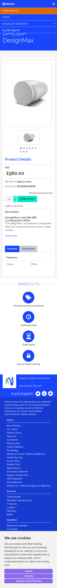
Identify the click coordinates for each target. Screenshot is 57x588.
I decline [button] (28, 576)
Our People (12, 529)
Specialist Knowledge (17, 525)
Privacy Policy (13, 461)
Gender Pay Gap (14, 457)
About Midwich (14, 426)
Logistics (11, 507)
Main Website (10, 10)
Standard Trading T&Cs (18, 475)
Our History (12, 429)
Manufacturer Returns (39, 193)
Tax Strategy (12, 450)
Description (28, 248)
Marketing (11, 511)
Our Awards (12, 440)
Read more (11, 235)
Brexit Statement (14, 482)
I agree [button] (28, 571)
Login (6, 17)
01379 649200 (11, 30)
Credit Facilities (14, 497)
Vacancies (11, 436)
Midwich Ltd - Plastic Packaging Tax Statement (28, 486)
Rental (10, 514)
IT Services (12, 504)
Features (12, 248)
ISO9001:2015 (13, 443)
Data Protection (14, 468)
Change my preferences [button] (29, 581)
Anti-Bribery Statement (17, 471)
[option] (29, 137)
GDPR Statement (14, 479)
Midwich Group (14, 433)
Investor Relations (15, 447)
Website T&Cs (13, 464)
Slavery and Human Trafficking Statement (26, 454)
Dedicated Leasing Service (19, 500)
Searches (14, 24)
